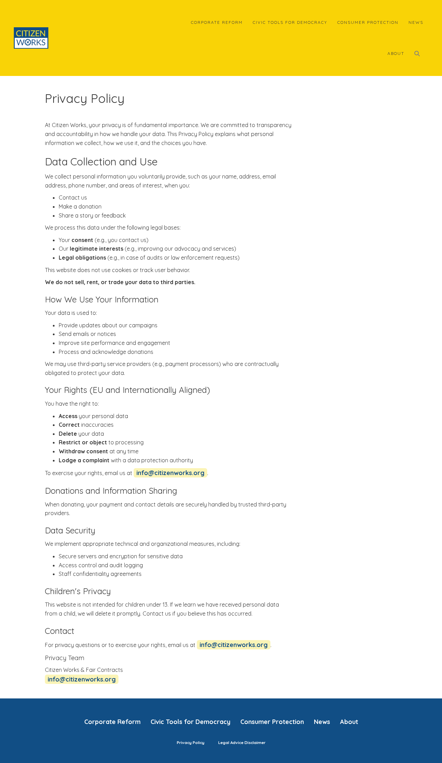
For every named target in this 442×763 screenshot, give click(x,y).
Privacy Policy (190, 742)
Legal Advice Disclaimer (242, 742)
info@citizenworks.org (170, 473)
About (395, 53)
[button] (419, 53)
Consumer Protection (367, 22)
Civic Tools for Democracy (290, 22)
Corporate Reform (217, 22)
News (416, 22)
